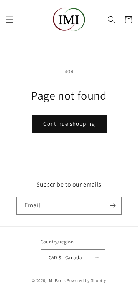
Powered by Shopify (86, 280)
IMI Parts (57, 280)
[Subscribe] (112, 206)
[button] (9, 19)
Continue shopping (69, 123)
